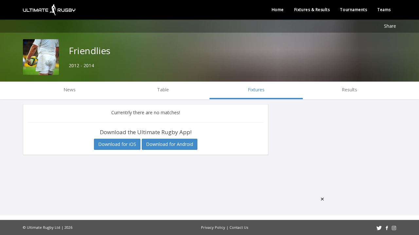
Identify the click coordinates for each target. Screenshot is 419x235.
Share (390, 26)
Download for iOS (117, 144)
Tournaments (353, 9)
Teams (384, 9)
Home (278, 9)
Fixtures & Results (312, 9)
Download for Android (169, 144)
